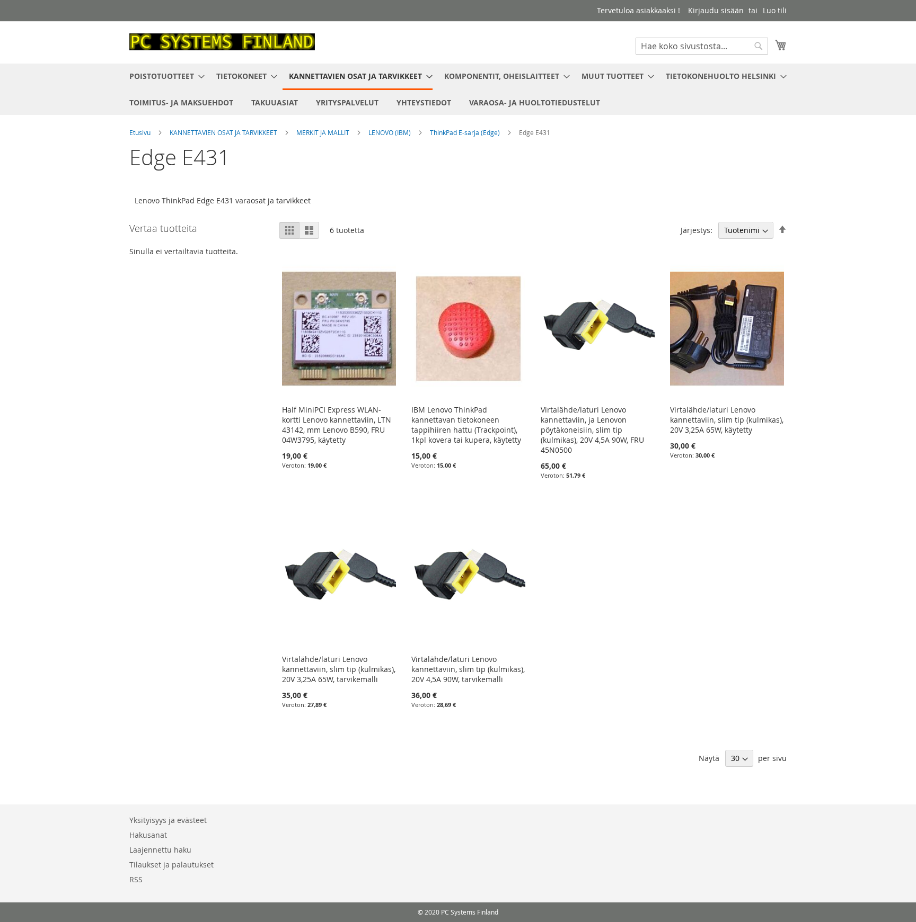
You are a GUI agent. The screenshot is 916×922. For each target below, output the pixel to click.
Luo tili (775, 10)
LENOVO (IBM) (390, 132)
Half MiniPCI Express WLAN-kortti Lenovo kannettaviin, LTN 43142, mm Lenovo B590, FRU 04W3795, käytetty (336, 425)
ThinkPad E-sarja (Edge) (465, 132)
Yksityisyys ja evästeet (168, 820)
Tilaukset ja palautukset (171, 865)
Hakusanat (148, 835)
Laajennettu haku (160, 850)
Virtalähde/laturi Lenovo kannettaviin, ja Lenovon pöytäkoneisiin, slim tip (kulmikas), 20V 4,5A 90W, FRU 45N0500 (592, 430)
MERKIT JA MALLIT (323, 132)
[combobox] (702, 46)
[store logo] (222, 41)
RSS (136, 879)
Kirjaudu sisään (716, 10)
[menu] (458, 89)
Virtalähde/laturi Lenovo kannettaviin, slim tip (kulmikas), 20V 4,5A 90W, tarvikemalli (468, 669)
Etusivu (140, 132)
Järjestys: (696, 230)
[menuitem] (164, 76)
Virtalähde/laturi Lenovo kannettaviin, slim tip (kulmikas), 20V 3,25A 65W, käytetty (726, 420)
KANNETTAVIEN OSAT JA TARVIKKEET (224, 132)
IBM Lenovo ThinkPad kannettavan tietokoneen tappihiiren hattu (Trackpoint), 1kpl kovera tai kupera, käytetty (466, 425)
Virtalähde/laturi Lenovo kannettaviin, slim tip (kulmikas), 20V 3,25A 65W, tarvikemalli (338, 669)
